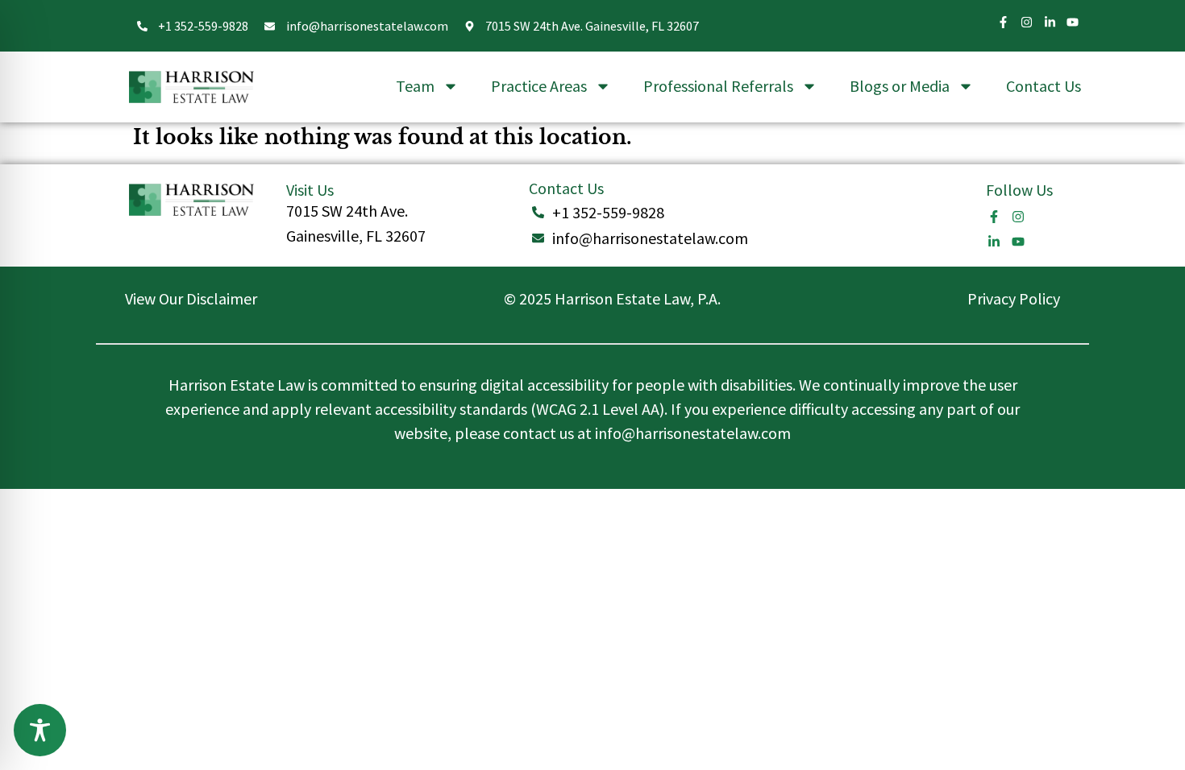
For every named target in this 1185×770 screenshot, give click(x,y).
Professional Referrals (718, 86)
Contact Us (1043, 86)
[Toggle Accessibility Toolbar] (40, 730)
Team (415, 86)
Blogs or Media (900, 86)
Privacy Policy (1013, 298)
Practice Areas (539, 86)
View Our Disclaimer (191, 298)
